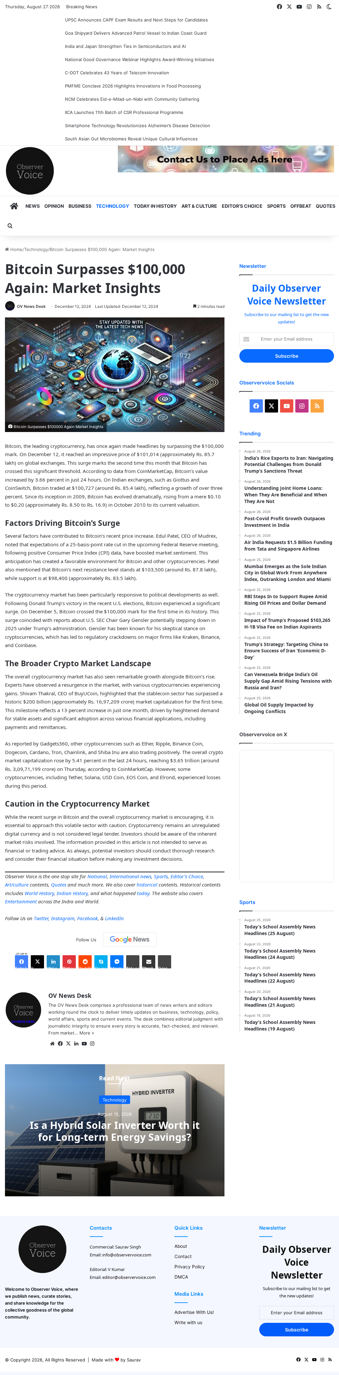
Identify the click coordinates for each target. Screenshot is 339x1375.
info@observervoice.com (126, 1255)
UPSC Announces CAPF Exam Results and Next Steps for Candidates (136, 19)
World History (39, 893)
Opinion (54, 206)
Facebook (87, 918)
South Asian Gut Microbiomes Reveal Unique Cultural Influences (131, 138)
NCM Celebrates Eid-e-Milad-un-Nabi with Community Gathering (132, 99)
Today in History (155, 206)
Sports (276, 206)
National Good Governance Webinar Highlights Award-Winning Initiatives (139, 59)
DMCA (181, 1277)
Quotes (325, 206)
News (32, 206)
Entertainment (21, 901)
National (97, 876)
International (124, 876)
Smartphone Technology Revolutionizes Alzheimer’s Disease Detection (137, 125)
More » (86, 1032)
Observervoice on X (263, 734)
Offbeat (300, 206)
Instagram (62, 918)
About (180, 1246)
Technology (112, 206)
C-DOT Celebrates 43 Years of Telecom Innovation (117, 72)
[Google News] (130, 939)
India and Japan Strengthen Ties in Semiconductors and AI (125, 46)
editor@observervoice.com (129, 1277)
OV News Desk (31, 306)
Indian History (72, 893)
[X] (68, 1044)
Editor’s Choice (242, 206)
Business (80, 206)
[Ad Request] (226, 170)
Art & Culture (199, 206)
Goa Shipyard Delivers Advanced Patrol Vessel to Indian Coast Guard (136, 33)
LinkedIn (114, 918)
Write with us (188, 1322)
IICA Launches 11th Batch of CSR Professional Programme (124, 112)
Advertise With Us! (194, 1312)
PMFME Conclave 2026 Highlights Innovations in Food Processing (133, 86)
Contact (183, 1256)
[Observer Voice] (30, 171)
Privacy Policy (189, 1266)
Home (16, 249)
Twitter (41, 918)
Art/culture (16, 884)
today (143, 893)
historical (147, 884)
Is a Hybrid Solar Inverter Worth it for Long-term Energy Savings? (115, 1130)
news (145, 876)
